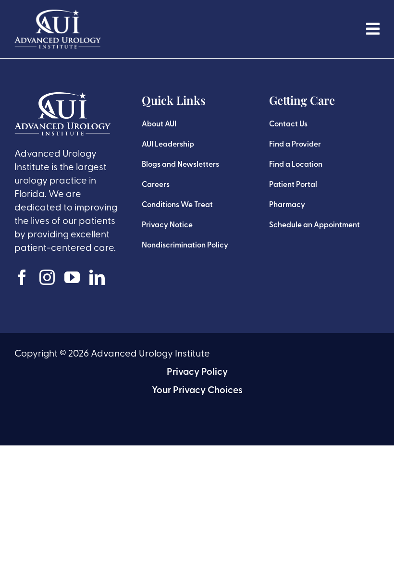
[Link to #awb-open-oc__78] (373, 29)
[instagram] (47, 277)
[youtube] (72, 277)
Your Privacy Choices (197, 390)
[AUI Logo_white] (57, 14)
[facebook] (22, 277)
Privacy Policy (197, 372)
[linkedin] (97, 277)
